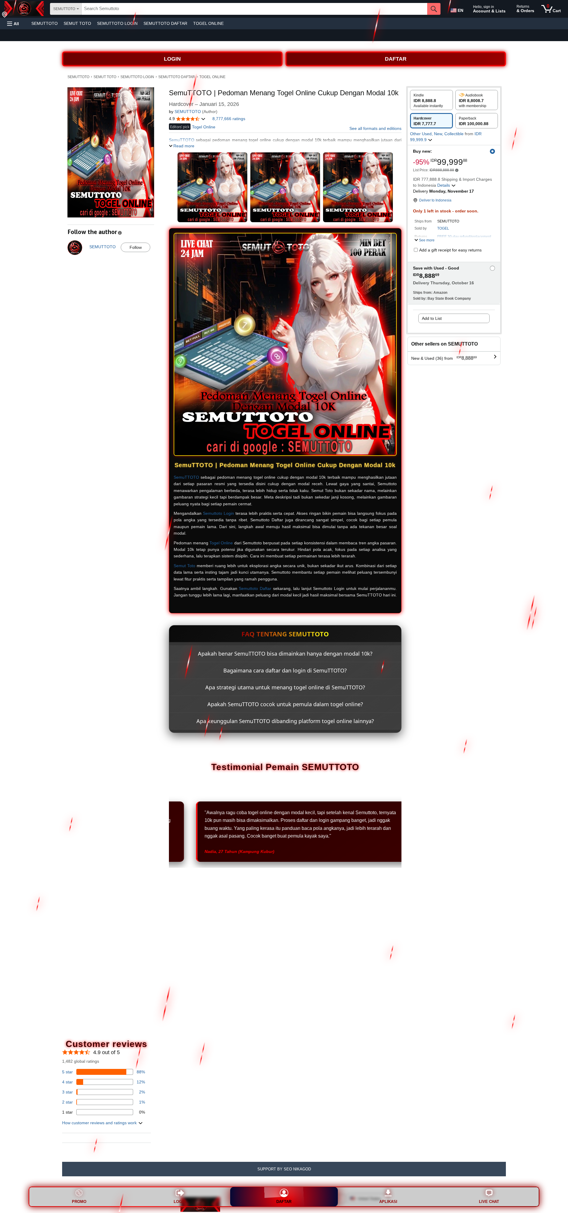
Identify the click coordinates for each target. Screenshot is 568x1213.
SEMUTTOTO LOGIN (117, 23)
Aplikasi (388, 1201)
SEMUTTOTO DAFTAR (165, 23)
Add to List (432, 318)
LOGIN (172, 59)
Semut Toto (184, 565)
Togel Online (221, 543)
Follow (136, 247)
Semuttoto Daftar (255, 588)
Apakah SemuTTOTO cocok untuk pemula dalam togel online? (285, 704)
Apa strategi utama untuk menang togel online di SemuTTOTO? (285, 687)
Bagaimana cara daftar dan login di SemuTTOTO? (285, 670)
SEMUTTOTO (44, 23)
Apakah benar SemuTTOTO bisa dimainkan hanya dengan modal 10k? (285, 653)
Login (180, 1201)
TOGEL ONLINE (208, 23)
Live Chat (489, 1201)
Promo (79, 1201)
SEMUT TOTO (77, 23)
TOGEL (443, 228)
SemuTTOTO (186, 477)
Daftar (283, 1201)
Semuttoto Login (218, 513)
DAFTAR (395, 59)
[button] (13, 23)
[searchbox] (254, 8)
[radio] (431, 100)
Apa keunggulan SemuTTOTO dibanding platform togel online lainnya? (285, 721)
